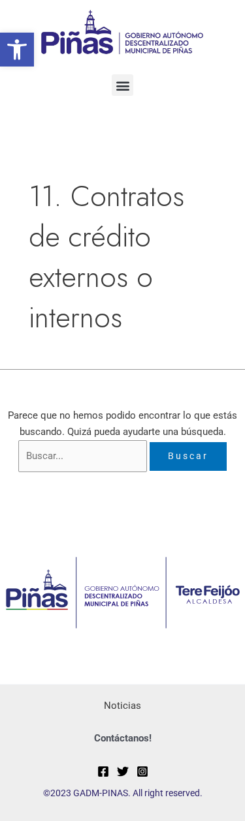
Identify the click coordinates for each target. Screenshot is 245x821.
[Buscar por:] (84, 456)
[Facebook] (103, 771)
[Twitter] (123, 771)
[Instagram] (142, 771)
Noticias (122, 705)
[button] (17, 50)
